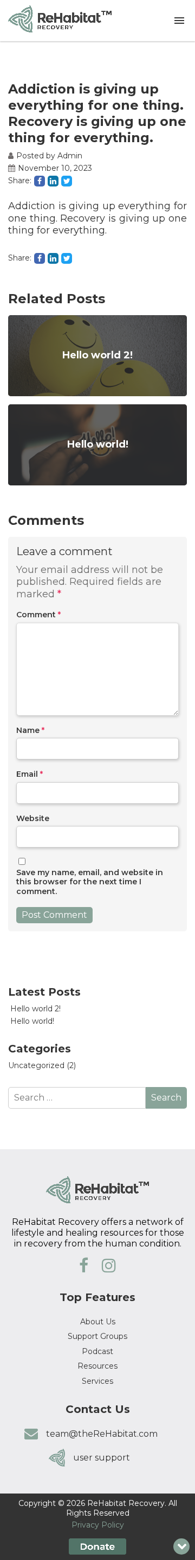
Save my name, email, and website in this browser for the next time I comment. (89, 882)
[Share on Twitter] (66, 181)
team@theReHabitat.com (102, 1434)
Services (97, 1381)
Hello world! (32, 1021)
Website (32, 818)
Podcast (97, 1351)
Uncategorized (36, 1065)
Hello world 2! (35, 1009)
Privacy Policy (98, 1525)
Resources (97, 1366)
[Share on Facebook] (39, 181)
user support (101, 1457)
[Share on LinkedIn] (53, 181)
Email (29, 774)
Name (30, 730)
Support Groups (97, 1336)
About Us (97, 1321)
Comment (38, 614)
